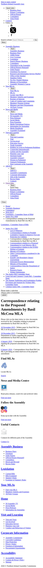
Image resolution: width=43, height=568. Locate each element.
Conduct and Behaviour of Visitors (18, 528)
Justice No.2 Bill (12, 217)
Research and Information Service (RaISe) (25, 74)
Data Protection (11, 542)
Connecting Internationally (19, 150)
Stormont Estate (16, 156)
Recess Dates (15, 179)
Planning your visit (17, 154)
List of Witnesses (16, 231)
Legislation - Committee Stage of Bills (19, 214)
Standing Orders (16, 78)
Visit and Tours (11, 520)
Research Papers (16, 270)
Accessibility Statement (14, 558)
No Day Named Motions (19, 80)
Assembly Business (13, 46)
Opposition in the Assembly (20, 65)
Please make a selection (9, 291)
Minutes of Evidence (17, 251)
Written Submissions (17, 272)
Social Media (15, 120)
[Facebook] (11, 36)
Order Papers (15, 70)
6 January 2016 (6, 349)
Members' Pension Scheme (20, 103)
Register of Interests (17, 99)
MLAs (12, 93)
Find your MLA (11, 490)
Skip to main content (8, 2)
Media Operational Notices (20, 124)
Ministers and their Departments (21, 105)
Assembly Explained (17, 130)
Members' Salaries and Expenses (22, 97)
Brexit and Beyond (12, 462)
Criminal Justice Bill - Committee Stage (20, 287)
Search (3, 376)
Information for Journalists (19, 126)
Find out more (6, 398)
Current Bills (10, 474)
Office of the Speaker (18, 76)
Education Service (16, 143)
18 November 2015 (8, 327)
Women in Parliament (18, 160)
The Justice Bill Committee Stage (18, 274)
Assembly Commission (18, 173)
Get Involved (15, 141)
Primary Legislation (17, 12)
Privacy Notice (11, 544)
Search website (6, 40)
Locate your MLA (16, 95)
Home (8, 206)
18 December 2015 (8, 333)
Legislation (14, 59)
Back (12, 49)
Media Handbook (16, 128)
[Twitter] (13, 33)
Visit (11, 139)
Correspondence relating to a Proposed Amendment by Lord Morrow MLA (24, 244)
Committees (14, 17)
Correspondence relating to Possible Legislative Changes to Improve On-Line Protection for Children (25, 235)
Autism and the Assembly (19, 152)
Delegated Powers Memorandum (22, 262)
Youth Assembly (16, 145)
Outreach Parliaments (18, 162)
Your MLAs (10, 86)
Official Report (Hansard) (19, 68)
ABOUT (9, 166)
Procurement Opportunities (15, 548)
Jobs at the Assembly (17, 177)
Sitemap (8, 562)
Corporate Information (18, 175)
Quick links (10, 183)
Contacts (9, 21)
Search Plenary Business (19, 61)
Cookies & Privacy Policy (15, 560)
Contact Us (5, 442)
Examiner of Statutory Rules (16, 480)
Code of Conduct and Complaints (22, 101)
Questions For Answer (18, 72)
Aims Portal (14, 19)
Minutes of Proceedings (18, 82)
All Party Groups (16, 107)
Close (4, 202)
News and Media (12, 109)
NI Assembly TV (16, 116)
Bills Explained (11, 476)
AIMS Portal (14, 55)
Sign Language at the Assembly (21, 164)
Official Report (15, 14)
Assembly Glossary (17, 158)
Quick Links (10, 8)
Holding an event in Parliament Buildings (25, 147)
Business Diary (15, 10)
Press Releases (15, 118)
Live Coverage (15, 57)
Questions (9, 454)
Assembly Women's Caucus (20, 84)
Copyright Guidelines (13, 540)
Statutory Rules (11, 478)
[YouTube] (11, 26)
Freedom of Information (14, 546)
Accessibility (8, 553)
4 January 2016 (6, 341)
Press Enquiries (15, 122)
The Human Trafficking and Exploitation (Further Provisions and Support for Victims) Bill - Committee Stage (23, 282)
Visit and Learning (12, 133)
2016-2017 (9, 212)
